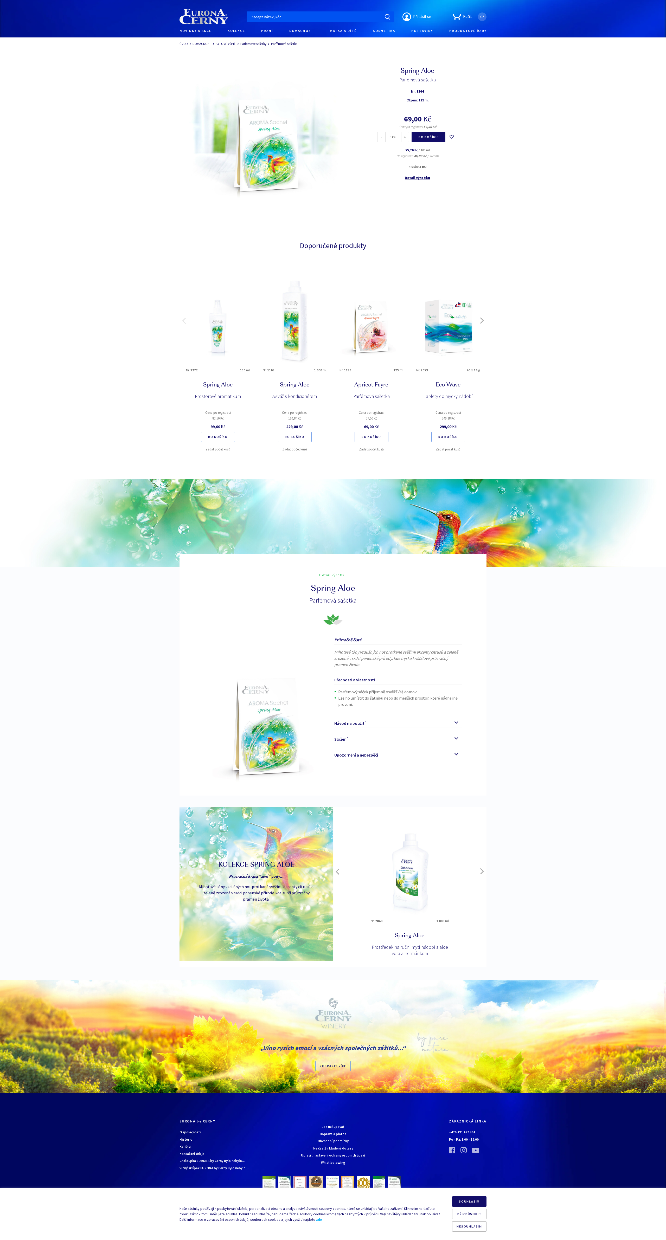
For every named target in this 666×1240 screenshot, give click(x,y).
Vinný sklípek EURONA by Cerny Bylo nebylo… (214, 1168)
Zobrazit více (333, 1066)
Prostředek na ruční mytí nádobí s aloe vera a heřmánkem (410, 950)
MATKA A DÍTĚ (343, 31)
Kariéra (185, 1146)
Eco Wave (448, 385)
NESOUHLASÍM (469, 1226)
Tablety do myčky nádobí (448, 396)
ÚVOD (184, 44)
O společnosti (190, 1132)
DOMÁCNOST (301, 31)
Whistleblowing (333, 1162)
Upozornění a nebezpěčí (356, 755)
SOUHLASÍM (469, 1201)
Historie (186, 1139)
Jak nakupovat (333, 1127)
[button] (184, 320)
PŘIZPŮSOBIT (469, 1214)
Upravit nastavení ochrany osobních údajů (333, 1155)
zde (319, 1219)
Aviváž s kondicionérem (294, 396)
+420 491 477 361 (462, 1132)
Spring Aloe (218, 385)
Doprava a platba (333, 1134)
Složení (341, 739)
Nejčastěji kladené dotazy (333, 1148)
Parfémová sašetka (371, 396)
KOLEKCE (236, 31)
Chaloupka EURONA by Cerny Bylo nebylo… (212, 1161)
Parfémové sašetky (253, 44)
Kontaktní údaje (192, 1154)
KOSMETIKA (384, 31)
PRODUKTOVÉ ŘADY (467, 31)
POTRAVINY (422, 31)
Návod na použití (350, 723)
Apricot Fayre (371, 385)
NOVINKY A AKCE (196, 31)
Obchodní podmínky (333, 1141)
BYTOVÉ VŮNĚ (226, 44)
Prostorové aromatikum (218, 396)
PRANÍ (267, 31)
